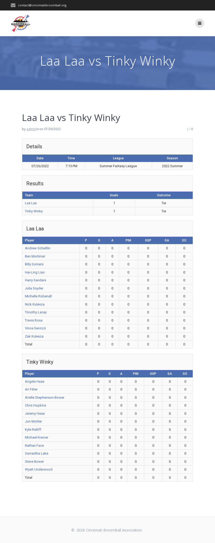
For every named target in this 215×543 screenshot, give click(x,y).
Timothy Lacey (36, 312)
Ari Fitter (31, 389)
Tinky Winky (34, 211)
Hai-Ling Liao (35, 272)
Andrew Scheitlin (37, 248)
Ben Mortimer (35, 256)
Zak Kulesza (34, 336)
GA (167, 240)
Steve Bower (34, 461)
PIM (128, 240)
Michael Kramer (36, 437)
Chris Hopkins (35, 405)
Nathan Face (34, 445)
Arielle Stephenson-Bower (44, 397)
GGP (148, 240)
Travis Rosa (33, 320)
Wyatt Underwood (38, 469)
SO (184, 240)
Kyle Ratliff (33, 429)
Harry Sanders (35, 280)
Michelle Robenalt (38, 296)
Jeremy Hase (35, 413)
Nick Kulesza (35, 304)
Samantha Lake (36, 453)
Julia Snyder (34, 288)
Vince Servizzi (35, 328)
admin (31, 129)
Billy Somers (34, 264)
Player (29, 240)
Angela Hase (34, 381)
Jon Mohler (33, 421)
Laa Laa (31, 203)
